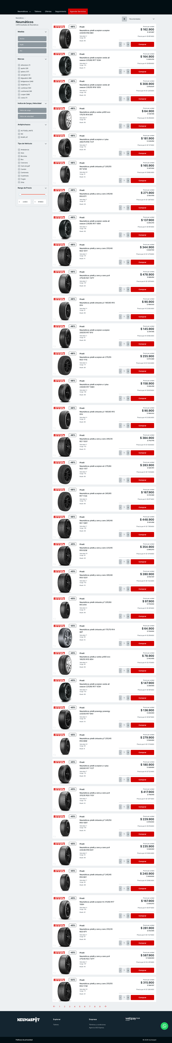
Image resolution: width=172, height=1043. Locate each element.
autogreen (25, 75)
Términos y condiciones (97, 1025)
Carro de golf (25, 166)
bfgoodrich (26, 78)
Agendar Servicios (78, 11)
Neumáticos (23, 11)
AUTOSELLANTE (27, 131)
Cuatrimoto (25, 176)
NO (22, 134)
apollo (24, 68)
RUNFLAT (24, 137)
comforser (26, 88)
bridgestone (27, 81)
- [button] (120, 44)
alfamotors (25, 65)
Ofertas (48, 11)
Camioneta (24, 172)
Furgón (23, 179)
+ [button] (128, 44)
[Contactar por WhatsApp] (164, 1026)
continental (26, 91)
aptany (25, 72)
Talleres (38, 11)
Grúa (22, 182)
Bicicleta (24, 156)
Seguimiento (60, 11)
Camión (23, 169)
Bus (22, 159)
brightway (25, 85)
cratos (24, 98)
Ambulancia (25, 150)
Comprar (142, 44)
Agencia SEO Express (96, 1028)
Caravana (24, 163)
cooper (25, 94)
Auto (22, 153)
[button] (32, 31)
